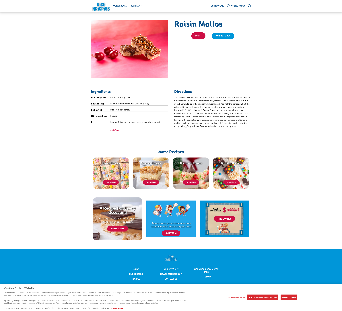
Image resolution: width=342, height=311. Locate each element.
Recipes (135, 6)
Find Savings (224, 219)
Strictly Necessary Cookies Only (263, 297)
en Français (217, 6)
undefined (115, 130)
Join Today (171, 233)
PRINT (198, 35)
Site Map (206, 276)
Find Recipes (111, 182)
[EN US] (249, 6)
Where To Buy (223, 35)
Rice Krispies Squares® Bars (206, 270)
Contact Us (171, 279)
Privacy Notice (117, 308)
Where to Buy (237, 6)
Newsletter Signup (171, 274)
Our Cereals (120, 6)
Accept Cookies (289, 297)
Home (136, 269)
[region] (171, 297)
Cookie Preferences (236, 297)
